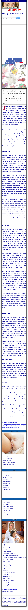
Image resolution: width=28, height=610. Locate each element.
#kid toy (19, 424)
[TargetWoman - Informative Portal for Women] (14, 5)
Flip (17, 62)
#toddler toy (4, 427)
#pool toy (23, 424)
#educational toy (8, 424)
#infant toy (8, 425)
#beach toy (14, 424)
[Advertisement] (14, 42)
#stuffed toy (10, 427)
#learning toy (16, 427)
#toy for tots (23, 425)
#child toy (4, 425)
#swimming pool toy (16, 425)
